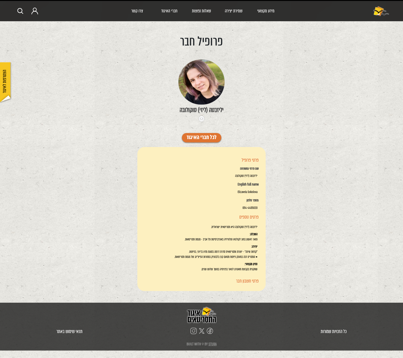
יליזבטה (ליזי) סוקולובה (202, 109)
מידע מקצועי (265, 11)
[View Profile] (201, 82)
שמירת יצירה (234, 11)
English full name (248, 185)
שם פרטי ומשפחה (249, 169)
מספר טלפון (253, 200)
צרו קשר (137, 11)
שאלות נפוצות (201, 11)
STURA (212, 344)
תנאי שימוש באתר (69, 331)
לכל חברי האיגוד (202, 137)
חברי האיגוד (169, 11)
